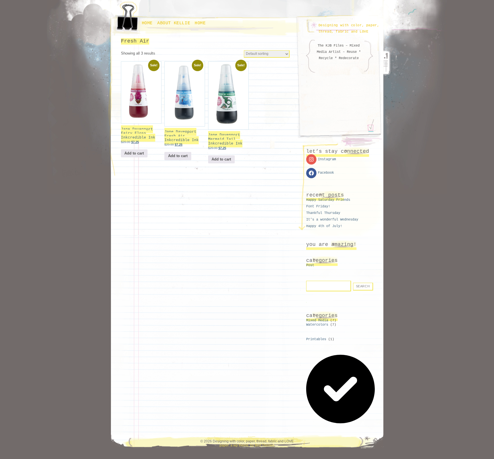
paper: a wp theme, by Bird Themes (247, 445)
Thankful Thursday (323, 213)
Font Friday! (318, 207)
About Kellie (173, 23)
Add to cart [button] (134, 153)
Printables (316, 339)
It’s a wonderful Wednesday (332, 220)
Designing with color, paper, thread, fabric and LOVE (348, 28)
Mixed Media (317, 320)
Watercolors (317, 325)
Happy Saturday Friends (328, 200)
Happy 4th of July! (324, 226)
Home (147, 23)
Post (310, 265)
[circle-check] (340, 422)
